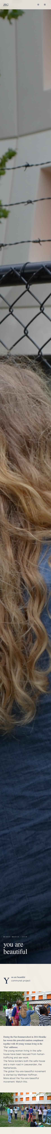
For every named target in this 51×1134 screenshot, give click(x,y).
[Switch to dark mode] (38, 4)
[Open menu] (45, 4)
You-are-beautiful (25, 1071)
